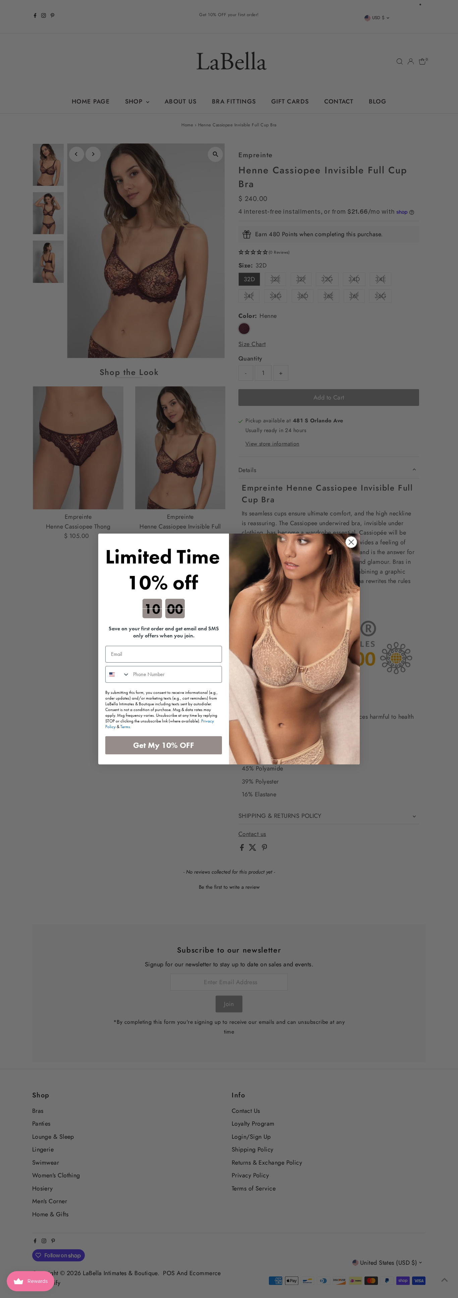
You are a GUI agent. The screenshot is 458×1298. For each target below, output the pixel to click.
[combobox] (118, 674)
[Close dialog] (351, 542)
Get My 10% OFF (163, 745)
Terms (125, 726)
